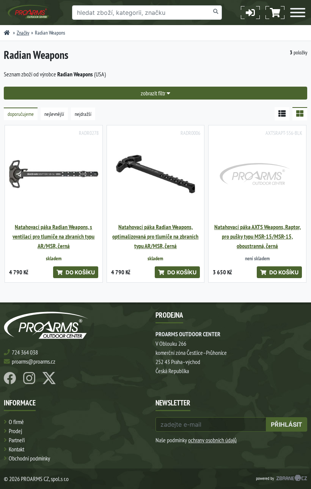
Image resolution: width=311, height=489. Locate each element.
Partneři (17, 440)
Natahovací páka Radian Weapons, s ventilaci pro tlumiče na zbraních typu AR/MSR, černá (53, 236)
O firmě (16, 422)
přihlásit (286, 424)
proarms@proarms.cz (33, 361)
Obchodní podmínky (29, 458)
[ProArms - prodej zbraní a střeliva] (7, 32)
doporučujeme (21, 114)
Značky (23, 32)
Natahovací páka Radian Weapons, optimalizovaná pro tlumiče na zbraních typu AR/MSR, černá (155, 236)
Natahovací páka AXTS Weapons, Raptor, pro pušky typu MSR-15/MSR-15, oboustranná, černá (257, 236)
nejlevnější (54, 114)
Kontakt (16, 449)
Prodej (15, 431)
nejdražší (83, 114)
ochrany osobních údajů (212, 440)
